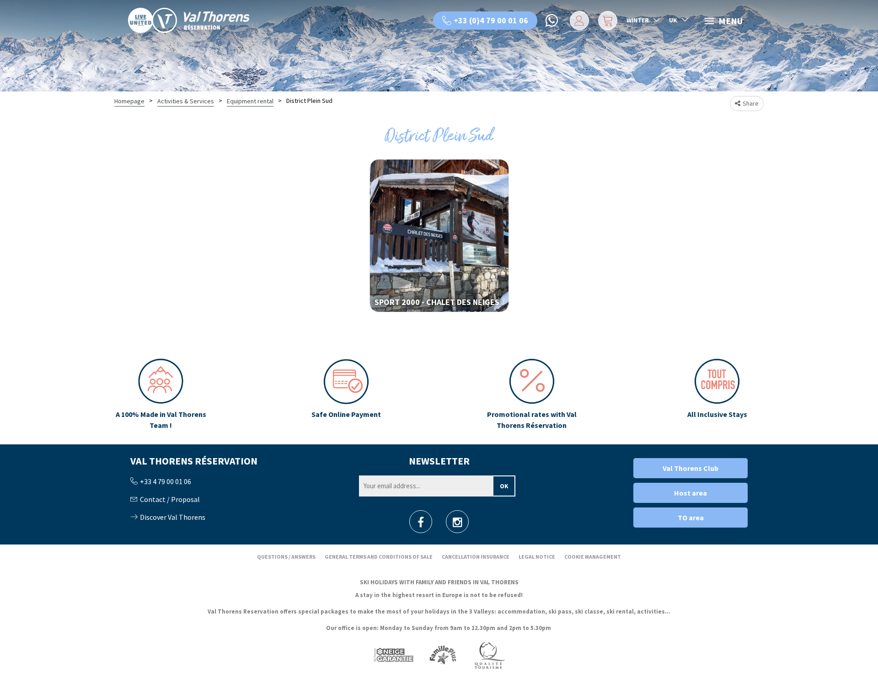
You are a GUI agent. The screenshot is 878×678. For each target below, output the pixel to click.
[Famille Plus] (442, 654)
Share (751, 103)
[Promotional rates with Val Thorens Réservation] (532, 394)
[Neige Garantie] (393, 654)
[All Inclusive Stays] (717, 394)
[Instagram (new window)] (457, 525)
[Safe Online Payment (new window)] (346, 394)
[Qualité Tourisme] (489, 654)
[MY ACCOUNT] (578, 20)
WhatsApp (552, 21)
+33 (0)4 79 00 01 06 (491, 20)
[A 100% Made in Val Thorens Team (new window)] (161, 394)
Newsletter (439, 460)
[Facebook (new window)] (421, 525)
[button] (606, 20)
